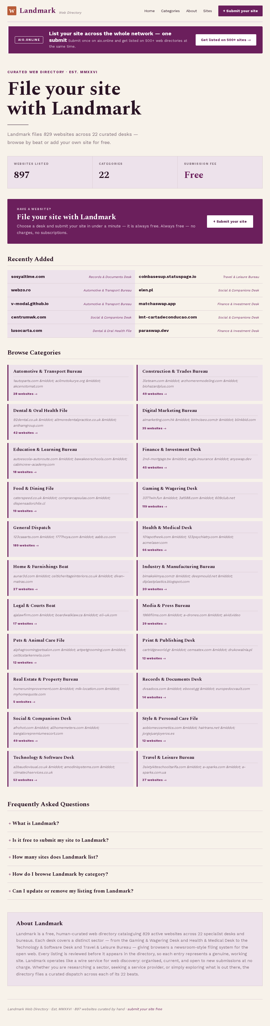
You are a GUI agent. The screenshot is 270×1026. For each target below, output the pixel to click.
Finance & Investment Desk (238, 304)
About (191, 11)
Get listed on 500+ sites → (226, 40)
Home (149, 11)
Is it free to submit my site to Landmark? (60, 840)
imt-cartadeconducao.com (168, 317)
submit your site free (144, 1009)
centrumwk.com (28, 317)
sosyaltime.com (28, 276)
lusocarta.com (26, 330)
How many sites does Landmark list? (55, 857)
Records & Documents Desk (110, 277)
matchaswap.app (157, 303)
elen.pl (146, 289)
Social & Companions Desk (238, 290)
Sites (207, 11)
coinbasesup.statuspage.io (167, 276)
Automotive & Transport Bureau (107, 290)
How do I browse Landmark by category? (60, 874)
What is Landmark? (35, 823)
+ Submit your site (240, 11)
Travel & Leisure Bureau (241, 277)
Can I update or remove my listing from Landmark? (72, 891)
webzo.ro (21, 289)
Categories (170, 11)
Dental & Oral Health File (112, 331)
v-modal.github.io (30, 303)
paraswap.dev (154, 330)
